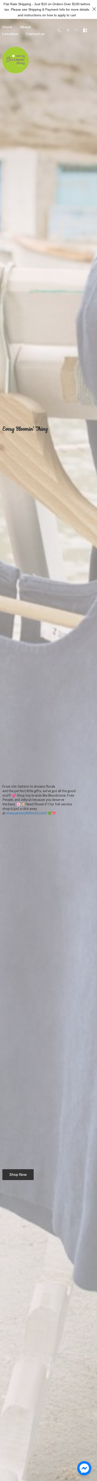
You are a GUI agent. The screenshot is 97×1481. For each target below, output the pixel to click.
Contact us (35, 33)
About (25, 27)
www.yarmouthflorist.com (25, 813)
